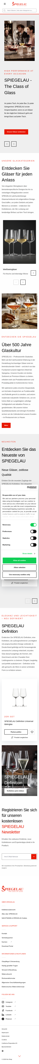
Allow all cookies (19, 560)
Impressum (5, 1032)
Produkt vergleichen (21, 583)
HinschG (4, 1029)
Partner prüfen (16, 732)
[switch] (33, 531)
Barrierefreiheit (6, 1047)
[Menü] (5, 4)
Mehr (6, 425)
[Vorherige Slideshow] (7, 144)
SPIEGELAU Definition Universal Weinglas (18, 722)
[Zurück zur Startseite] (9, 889)
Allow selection (19, 567)
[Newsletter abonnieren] (33, 856)
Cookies (4, 1039)
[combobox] (19, 10)
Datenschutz (6, 1036)
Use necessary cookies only (19, 574)
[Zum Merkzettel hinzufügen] (32, 732)
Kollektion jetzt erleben (15, 791)
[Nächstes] (23, 282)
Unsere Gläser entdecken (16, 132)
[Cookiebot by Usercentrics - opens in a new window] (28, 487)
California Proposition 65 (9, 1043)
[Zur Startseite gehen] (19, 4)
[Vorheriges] (16, 282)
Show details (27, 553)
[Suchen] (5, 10)
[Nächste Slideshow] (13, 144)
